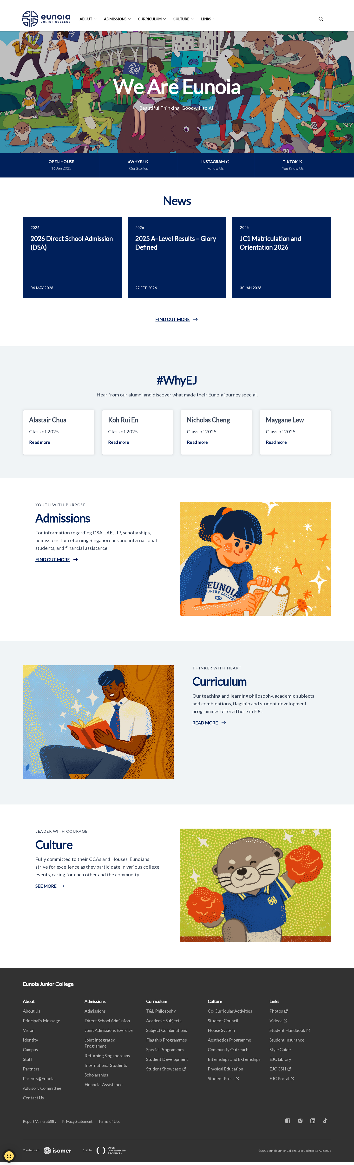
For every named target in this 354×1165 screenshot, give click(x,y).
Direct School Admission (107, 1020)
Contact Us (33, 1097)
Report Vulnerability (39, 1121)
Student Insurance (286, 1039)
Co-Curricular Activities (230, 1011)
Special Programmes (165, 1049)
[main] (177, 499)
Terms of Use (109, 1121)
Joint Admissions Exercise (109, 1030)
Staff (27, 1059)
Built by (87, 1150)
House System (221, 1030)
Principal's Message (41, 1020)
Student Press (221, 1078)
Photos (276, 1011)
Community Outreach (228, 1049)
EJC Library (280, 1059)
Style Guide (280, 1049)
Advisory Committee (42, 1088)
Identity (30, 1039)
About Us (31, 1011)
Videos (275, 1020)
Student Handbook (287, 1030)
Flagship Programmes (166, 1039)
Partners (31, 1068)
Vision (28, 1030)
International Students (106, 1065)
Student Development (167, 1059)
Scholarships (96, 1074)
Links (206, 19)
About (86, 19)
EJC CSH (277, 1068)
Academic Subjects (164, 1020)
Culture (181, 19)
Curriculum (150, 19)
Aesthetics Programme (229, 1039)
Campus (30, 1049)
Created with (31, 1150)
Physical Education (225, 1068)
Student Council (223, 1020)
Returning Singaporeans (107, 1055)
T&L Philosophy (161, 1011)
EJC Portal (279, 1078)
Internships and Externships (234, 1059)
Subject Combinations (166, 1030)
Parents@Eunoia (38, 1078)
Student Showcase (163, 1068)
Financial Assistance (104, 1084)
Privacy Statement (77, 1121)
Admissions (115, 19)
